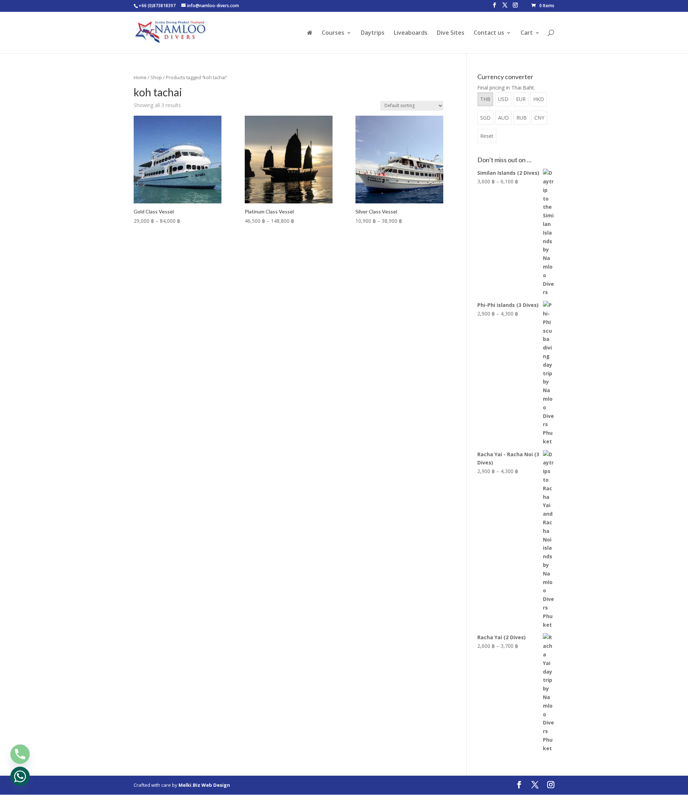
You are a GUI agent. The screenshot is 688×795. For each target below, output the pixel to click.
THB (485, 99)
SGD (485, 117)
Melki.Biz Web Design (204, 785)
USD (503, 99)
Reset (486, 135)
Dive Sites (450, 33)
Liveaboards (410, 33)
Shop (156, 77)
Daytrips (372, 33)
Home (140, 77)
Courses (333, 33)
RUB (521, 117)
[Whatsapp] (20, 776)
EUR (521, 99)
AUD (503, 117)
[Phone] (20, 754)
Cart (527, 33)
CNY (539, 117)
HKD (538, 99)
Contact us (489, 33)
